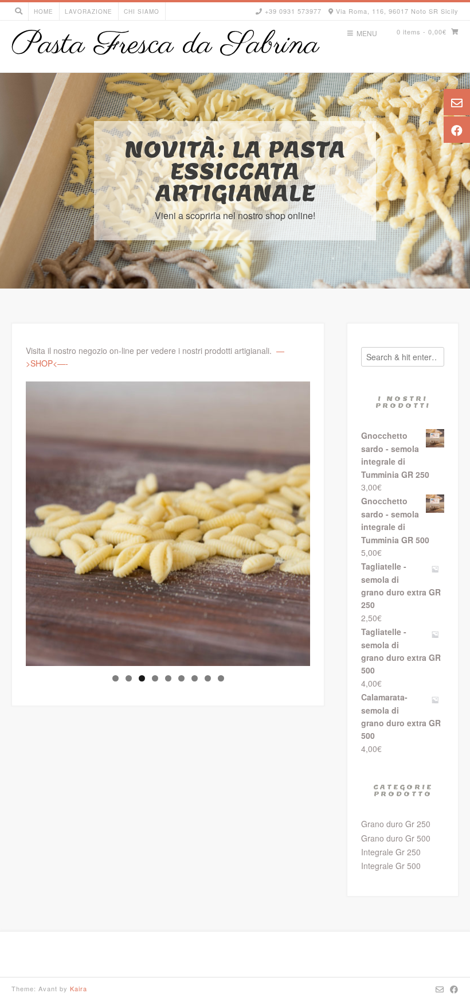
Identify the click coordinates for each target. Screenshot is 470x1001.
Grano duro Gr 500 (395, 838)
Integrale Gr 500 (391, 865)
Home (43, 11)
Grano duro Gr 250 (395, 823)
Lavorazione (88, 11)
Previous (40, 520)
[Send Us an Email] (440, 989)
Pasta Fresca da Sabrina (165, 45)
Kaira (78, 988)
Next (295, 520)
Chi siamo (141, 11)
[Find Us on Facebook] (454, 989)
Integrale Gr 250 (391, 852)
